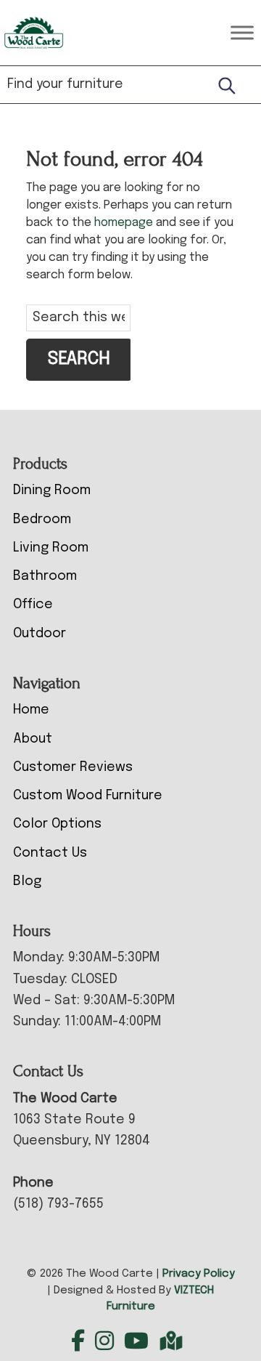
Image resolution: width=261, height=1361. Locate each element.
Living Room (50, 547)
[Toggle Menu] (242, 32)
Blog (27, 881)
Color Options (57, 824)
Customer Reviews (73, 767)
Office (33, 604)
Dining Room (52, 490)
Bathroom (45, 576)
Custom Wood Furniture (87, 795)
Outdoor (39, 633)
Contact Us (50, 853)
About (32, 739)
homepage (123, 223)
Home (31, 709)
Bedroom (42, 519)
